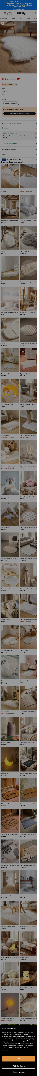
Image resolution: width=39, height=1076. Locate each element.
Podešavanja (19, 1066)
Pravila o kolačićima (15, 1048)
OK (18, 1059)
